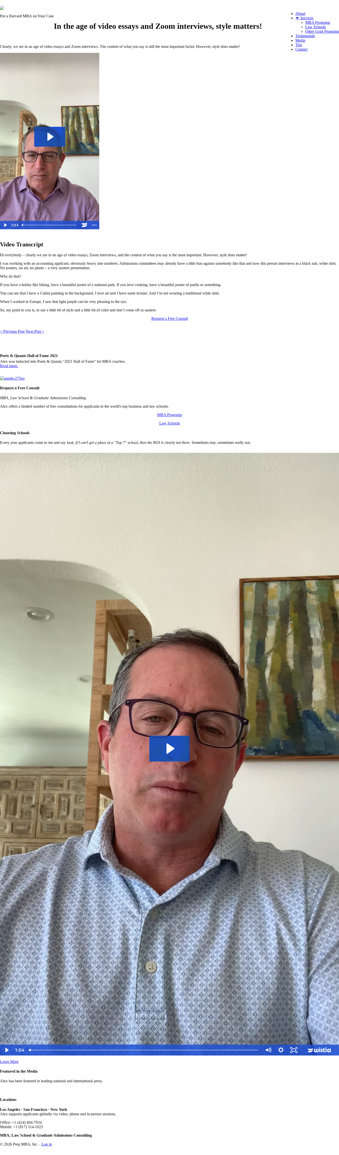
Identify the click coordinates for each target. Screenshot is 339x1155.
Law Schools (169, 423)
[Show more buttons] (94, 225)
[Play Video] (5, 225)
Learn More (9, 1061)
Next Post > (35, 331)
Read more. (9, 366)
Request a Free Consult (169, 318)
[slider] (49, 225)
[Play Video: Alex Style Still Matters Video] (49, 137)
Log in (46, 1144)
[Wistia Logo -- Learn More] (84, 225)
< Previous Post (12, 331)
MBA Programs (169, 415)
